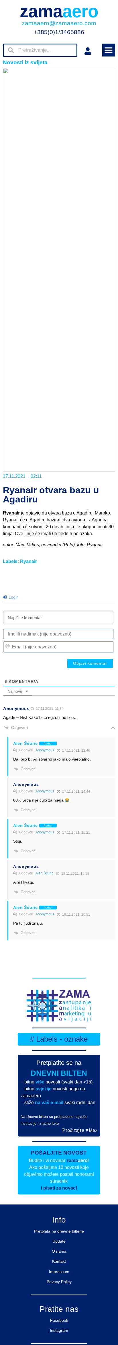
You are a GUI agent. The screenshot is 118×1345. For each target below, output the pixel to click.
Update (59, 1241)
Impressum (59, 1271)
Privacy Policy (59, 1281)
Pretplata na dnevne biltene (59, 1231)
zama (59, 11)
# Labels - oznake (59, 1039)
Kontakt (59, 1261)
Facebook (59, 1320)
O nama (59, 1251)
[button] (108, 50)
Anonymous (45, 750)
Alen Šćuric (44, 873)
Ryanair (28, 561)
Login (13, 597)
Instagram (59, 1330)
